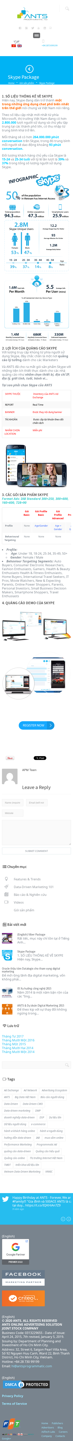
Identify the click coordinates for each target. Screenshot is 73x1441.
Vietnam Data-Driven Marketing (22, 1171)
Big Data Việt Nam (25, 1097)
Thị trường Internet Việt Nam (46, 1158)
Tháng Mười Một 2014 (18, 1052)
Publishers (57, 1423)
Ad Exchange (11, 1090)
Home (11, 83)
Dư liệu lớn (55, 1117)
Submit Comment (36, 851)
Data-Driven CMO (33, 1104)
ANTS (7, 1097)
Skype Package (26, 951)
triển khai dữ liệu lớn (27, 1165)
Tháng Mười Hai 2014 (17, 1048)
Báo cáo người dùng (52, 1097)
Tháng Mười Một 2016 (18, 1040)
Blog (60, 1427)
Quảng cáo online (14, 1158)
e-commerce (38, 1124)
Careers (63, 1431)
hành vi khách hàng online (19, 1131)
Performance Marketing (18, 1144)
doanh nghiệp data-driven (19, 1117)
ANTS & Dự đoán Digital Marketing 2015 (40, 1005)
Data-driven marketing (17, 1110)
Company (46, 1436)
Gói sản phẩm (26, 83)
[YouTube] (38, 28)
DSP (42, 1117)
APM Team (29, 770)
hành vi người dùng (51, 1131)
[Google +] (26, 28)
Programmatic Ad (47, 1144)
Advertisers (47, 1427)
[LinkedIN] (45, 28)
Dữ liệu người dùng (15, 1124)
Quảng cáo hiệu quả (48, 1151)
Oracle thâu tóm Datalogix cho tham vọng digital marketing (31, 970)
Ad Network (30, 1090)
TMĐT (7, 1165)
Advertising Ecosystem (54, 1090)
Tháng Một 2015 (14, 1044)
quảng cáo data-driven (17, 1151)
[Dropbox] (50, 28)
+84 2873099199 (49, 45)
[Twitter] (32, 28)
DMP (38, 1110)
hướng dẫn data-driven (17, 1137)
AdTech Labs (48, 1431)
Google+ (6, 1438)
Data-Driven (11, 1104)
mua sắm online (54, 1137)
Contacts (60, 1436)
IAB (38, 1137)
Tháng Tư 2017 (13, 1036)
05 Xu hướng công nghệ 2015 (34, 988)
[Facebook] (20, 28)
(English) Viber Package (31, 934)
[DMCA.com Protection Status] (26, 1388)
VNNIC (49, 1171)
